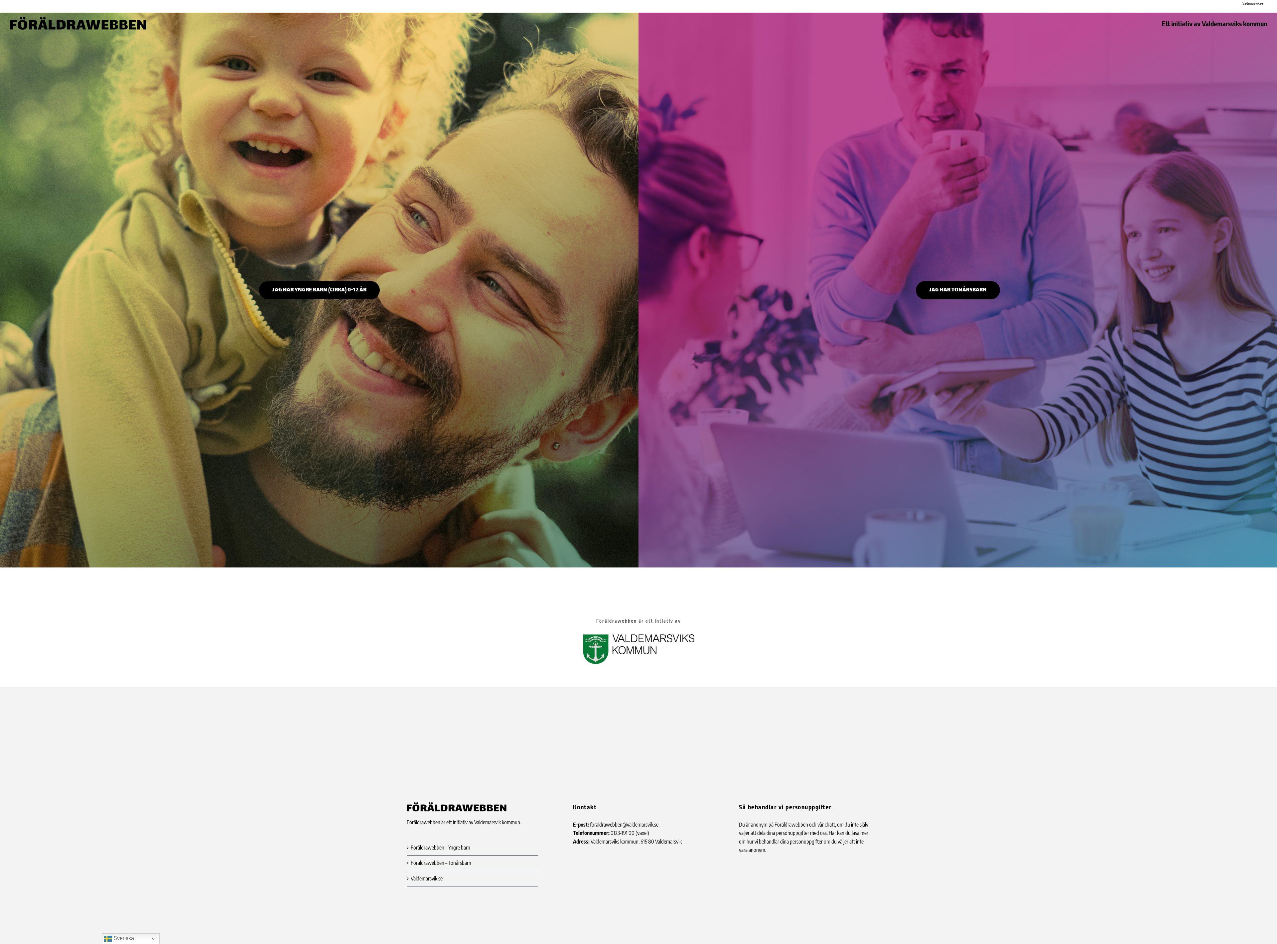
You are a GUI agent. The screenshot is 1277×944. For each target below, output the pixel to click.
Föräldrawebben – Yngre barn (440, 847)
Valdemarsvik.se (427, 878)
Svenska (123, 938)
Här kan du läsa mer (848, 833)
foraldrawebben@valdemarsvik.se (624, 824)
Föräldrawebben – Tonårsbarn (441, 863)
